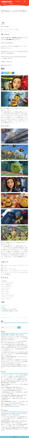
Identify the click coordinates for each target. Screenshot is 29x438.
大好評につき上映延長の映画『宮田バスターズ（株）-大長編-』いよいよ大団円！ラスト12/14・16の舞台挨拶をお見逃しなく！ (14, 349)
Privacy (4, 4)
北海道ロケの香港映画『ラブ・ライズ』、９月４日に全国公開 (14, 384)
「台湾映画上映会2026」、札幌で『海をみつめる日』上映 (13, 398)
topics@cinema (5, 29)
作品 (24, 1)
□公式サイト (4, 305)
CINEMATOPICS (6, 2)
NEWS (3, 331)
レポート (4, 371)
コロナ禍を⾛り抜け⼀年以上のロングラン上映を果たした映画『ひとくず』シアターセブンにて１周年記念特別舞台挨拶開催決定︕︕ (14, 353)
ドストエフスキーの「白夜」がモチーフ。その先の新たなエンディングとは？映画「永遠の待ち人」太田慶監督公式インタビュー (14, 418)
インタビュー (18, 1)
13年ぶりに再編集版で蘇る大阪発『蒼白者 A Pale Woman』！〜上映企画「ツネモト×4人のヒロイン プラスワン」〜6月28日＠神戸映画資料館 (14, 389)
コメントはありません (6, 31)
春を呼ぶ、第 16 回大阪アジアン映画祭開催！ (11, 359)
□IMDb (2, 307)
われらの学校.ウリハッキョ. (7, 317)
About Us (11, 4)
